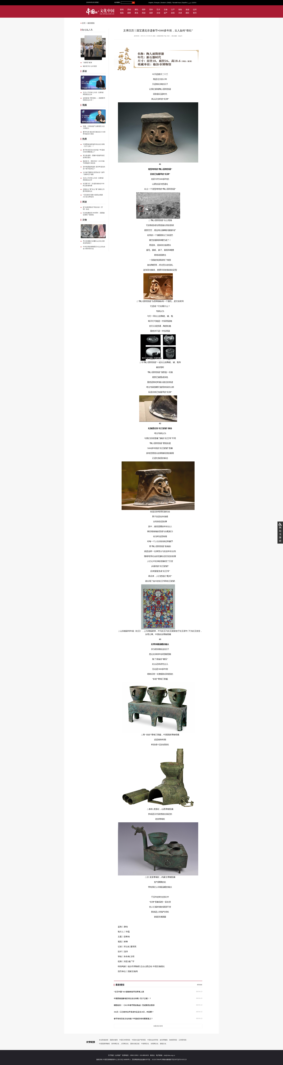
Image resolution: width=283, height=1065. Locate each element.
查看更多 (199, 985)
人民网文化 (125, 1043)
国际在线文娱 (135, 1043)
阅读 (143, 13)
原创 (129, 9)
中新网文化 (145, 1043)
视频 (84, 105)
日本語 (169, 2)
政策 (173, 13)
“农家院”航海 (87, 62)
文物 (165, 9)
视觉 (122, 13)
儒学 (143, 9)
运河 (195, 9)
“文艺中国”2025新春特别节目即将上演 (129, 992)
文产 (173, 9)
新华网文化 (115, 1043)
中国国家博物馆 (104, 1043)
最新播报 (91, 23)
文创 (158, 13)
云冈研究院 (182, 1040)
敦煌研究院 (173, 1040)
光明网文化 (154, 1043)
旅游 (187, 9)
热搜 (84, 139)
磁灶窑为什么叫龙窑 (90, 66)
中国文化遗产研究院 (139, 1040)
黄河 (195, 13)
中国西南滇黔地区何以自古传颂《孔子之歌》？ (132, 998)
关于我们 (111, 1055)
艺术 (158, 9)
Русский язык (176, 2)
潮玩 (136, 9)
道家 (151, 13)
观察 (129, 13)
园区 (187, 13)
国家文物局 (114, 1040)
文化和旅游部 (103, 1040)
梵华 (151, 9)
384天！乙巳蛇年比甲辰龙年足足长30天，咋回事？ (134, 1012)
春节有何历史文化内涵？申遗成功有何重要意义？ (133, 1019)
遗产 (165, 13)
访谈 (180, 13)
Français (157, 2)
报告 (180, 9)
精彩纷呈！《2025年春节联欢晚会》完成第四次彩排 (134, 1005)
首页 (84, 23)
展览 (136, 13)
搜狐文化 (163, 1043)
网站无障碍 (280, 534)
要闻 (122, 9)
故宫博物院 (164, 1040)
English (151, 2)
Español (184, 2)
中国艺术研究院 (124, 1040)
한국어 (194, 2)
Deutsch (163, 2)
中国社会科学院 (152, 1040)
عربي (189, 2)
